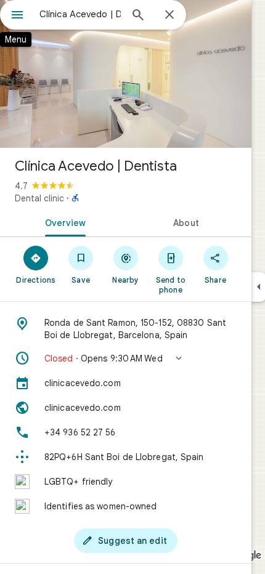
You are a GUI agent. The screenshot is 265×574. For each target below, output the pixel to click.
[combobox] (80, 14)
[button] (125, 358)
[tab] (62, 221)
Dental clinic (39, 198)
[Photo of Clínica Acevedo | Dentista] (125, 74)
